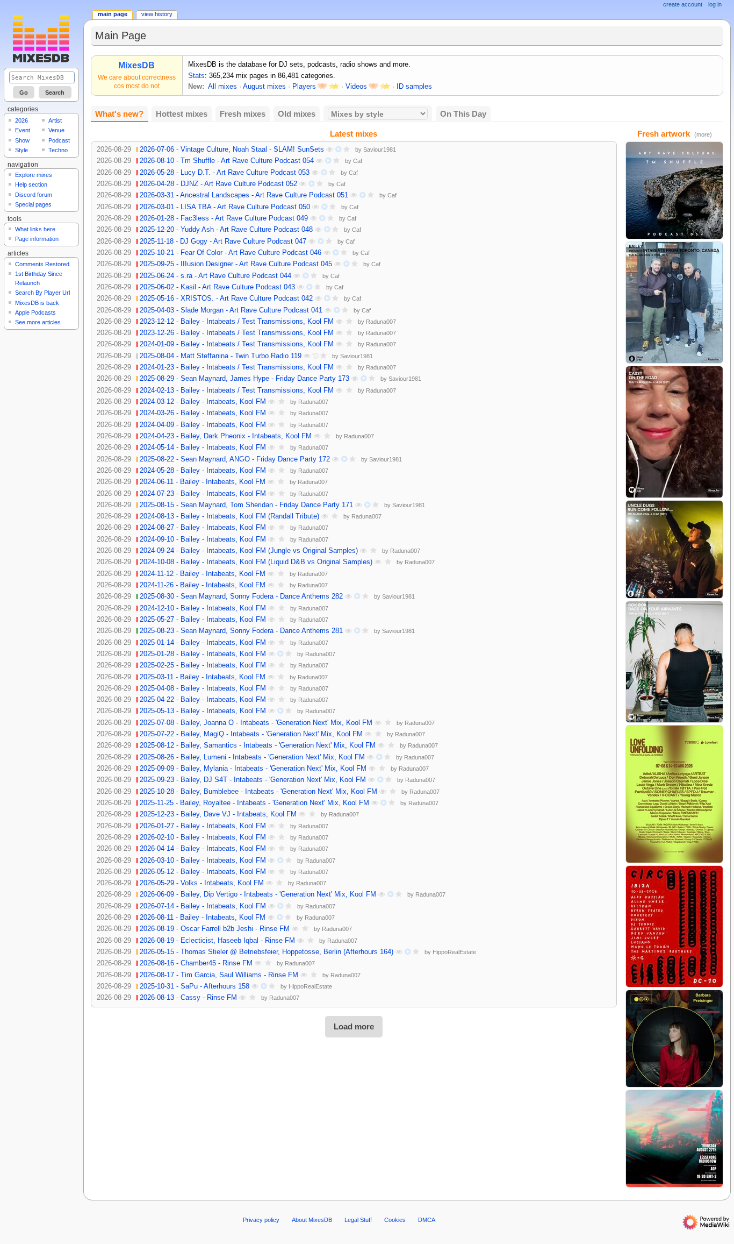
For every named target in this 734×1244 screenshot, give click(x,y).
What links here (35, 229)
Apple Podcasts (35, 312)
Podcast (59, 140)
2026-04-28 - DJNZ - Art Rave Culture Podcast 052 (218, 184)
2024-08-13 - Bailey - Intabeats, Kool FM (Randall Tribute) (229, 516)
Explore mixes (33, 175)
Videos (356, 86)
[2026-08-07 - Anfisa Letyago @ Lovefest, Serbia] (674, 794)
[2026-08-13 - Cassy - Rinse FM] (674, 431)
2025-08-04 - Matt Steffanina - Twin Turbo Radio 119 (220, 356)
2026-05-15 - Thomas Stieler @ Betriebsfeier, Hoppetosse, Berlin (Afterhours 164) (266, 952)
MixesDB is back (37, 303)
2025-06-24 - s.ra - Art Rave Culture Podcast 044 (215, 276)
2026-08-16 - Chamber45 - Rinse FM (196, 963)
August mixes (264, 86)
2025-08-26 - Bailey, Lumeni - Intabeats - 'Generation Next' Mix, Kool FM (252, 757)
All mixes (222, 86)
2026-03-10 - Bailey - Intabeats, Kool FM (203, 860)
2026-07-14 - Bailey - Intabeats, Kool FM (203, 906)
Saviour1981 (379, 149)
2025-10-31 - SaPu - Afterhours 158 (194, 986)
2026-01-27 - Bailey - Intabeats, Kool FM (203, 826)
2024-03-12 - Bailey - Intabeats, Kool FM (203, 402)
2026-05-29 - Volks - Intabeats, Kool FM (202, 883)
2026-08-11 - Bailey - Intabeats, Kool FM (202, 917)
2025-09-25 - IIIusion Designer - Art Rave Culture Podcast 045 (236, 264)
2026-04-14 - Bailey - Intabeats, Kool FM (203, 848)
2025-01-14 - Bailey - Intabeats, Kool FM (203, 642)
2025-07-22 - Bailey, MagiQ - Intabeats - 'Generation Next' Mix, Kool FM (251, 734)
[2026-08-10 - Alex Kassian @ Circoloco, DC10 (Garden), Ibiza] (674, 926)
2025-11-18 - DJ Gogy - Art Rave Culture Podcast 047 (223, 241)
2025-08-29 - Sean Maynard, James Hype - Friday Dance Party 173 (244, 378)
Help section (31, 184)
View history (156, 14)
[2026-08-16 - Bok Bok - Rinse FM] (674, 661)
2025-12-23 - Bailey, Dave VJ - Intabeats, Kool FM (218, 814)
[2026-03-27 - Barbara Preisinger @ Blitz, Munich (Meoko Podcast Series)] (674, 1038)
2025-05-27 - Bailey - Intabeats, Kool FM (203, 619)
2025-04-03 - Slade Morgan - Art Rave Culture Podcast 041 (231, 310)
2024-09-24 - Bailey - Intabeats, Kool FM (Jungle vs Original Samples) (249, 551)
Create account (682, 4)
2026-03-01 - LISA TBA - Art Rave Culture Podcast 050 (225, 207)
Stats (196, 76)
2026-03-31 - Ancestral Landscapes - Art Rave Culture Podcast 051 (244, 195)
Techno (58, 150)
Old (296, 113)
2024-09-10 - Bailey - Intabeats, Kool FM (203, 539)
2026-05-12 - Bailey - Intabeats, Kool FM (203, 872)
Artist (55, 120)
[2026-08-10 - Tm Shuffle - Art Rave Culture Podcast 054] (674, 190)
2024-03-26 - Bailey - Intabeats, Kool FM (203, 413)
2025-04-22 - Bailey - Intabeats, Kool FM (203, 699)
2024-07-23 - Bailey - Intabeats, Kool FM (203, 493)
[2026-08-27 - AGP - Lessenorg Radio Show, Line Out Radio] (674, 1138)
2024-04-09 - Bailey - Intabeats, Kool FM (203, 425)
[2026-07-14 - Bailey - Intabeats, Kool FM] (674, 302)
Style (21, 150)
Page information (37, 239)
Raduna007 (381, 321)
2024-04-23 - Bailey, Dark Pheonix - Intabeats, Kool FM (226, 436)
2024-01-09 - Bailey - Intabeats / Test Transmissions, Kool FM (237, 344)
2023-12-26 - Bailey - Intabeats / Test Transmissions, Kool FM (237, 333)
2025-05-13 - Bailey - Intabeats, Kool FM (203, 711)
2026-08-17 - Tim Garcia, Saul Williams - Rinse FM (219, 975)
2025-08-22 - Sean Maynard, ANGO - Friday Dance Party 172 (235, 459)
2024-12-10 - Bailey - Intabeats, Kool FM (203, 608)
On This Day (463, 113)
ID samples (414, 86)
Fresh (242, 113)
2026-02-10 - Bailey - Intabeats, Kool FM (203, 837)
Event (22, 130)
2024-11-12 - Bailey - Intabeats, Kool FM (202, 574)
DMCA (426, 1220)
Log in (715, 4)
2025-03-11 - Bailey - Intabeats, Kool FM (202, 677)
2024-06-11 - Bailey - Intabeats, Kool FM (202, 482)
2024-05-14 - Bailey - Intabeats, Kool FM (203, 447)
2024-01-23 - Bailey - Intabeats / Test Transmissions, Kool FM (237, 367)
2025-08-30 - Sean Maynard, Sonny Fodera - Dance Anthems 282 (241, 596)
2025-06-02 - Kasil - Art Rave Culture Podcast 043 (217, 287)
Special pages (33, 204)
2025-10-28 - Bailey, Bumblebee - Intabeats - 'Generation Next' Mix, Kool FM (258, 791)
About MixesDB (312, 1220)
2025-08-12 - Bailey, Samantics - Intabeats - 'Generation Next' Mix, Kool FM (258, 745)
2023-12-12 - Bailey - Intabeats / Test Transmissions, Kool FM (237, 321)
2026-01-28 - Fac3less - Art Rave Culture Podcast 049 (224, 218)
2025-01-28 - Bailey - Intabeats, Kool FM (203, 654)
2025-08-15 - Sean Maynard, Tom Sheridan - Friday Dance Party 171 (246, 505)
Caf (357, 161)
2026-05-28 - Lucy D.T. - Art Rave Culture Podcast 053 (225, 172)
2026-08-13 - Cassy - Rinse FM (188, 997)
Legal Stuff (358, 1220)
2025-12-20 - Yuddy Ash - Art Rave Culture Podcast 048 (226, 229)
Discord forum (33, 194)
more (703, 134)
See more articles (38, 322)
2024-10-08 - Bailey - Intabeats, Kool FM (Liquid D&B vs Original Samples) (256, 562)
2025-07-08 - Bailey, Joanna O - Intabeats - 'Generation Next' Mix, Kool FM (256, 723)
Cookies (395, 1220)
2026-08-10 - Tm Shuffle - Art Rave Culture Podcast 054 (227, 161)
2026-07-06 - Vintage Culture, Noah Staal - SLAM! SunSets (232, 149)
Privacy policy (261, 1220)
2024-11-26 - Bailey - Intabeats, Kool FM (202, 585)
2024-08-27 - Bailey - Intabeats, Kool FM (203, 527)
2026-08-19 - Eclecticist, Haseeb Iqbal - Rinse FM (217, 940)
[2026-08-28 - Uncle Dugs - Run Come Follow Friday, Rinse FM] (674, 549)
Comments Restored (42, 264)
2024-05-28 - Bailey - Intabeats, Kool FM (203, 470)
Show (22, 140)
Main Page (112, 14)
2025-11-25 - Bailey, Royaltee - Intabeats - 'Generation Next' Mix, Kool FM (254, 803)
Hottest (181, 113)
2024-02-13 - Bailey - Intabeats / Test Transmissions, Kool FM (237, 390)
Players (304, 86)
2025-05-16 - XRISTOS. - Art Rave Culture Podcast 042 (226, 298)
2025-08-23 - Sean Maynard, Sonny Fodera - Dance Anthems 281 (241, 631)
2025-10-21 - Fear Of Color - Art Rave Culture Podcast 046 (230, 253)
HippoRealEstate (454, 952)
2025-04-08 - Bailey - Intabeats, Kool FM (203, 688)
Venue (56, 130)
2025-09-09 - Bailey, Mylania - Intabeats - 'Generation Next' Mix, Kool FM (253, 768)
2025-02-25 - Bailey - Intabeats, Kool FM (203, 665)
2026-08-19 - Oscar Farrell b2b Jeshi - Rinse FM (215, 929)
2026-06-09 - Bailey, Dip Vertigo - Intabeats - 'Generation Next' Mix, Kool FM (258, 894)
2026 (21, 120)
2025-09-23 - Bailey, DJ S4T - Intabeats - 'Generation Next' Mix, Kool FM (253, 780)
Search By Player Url (42, 292)
